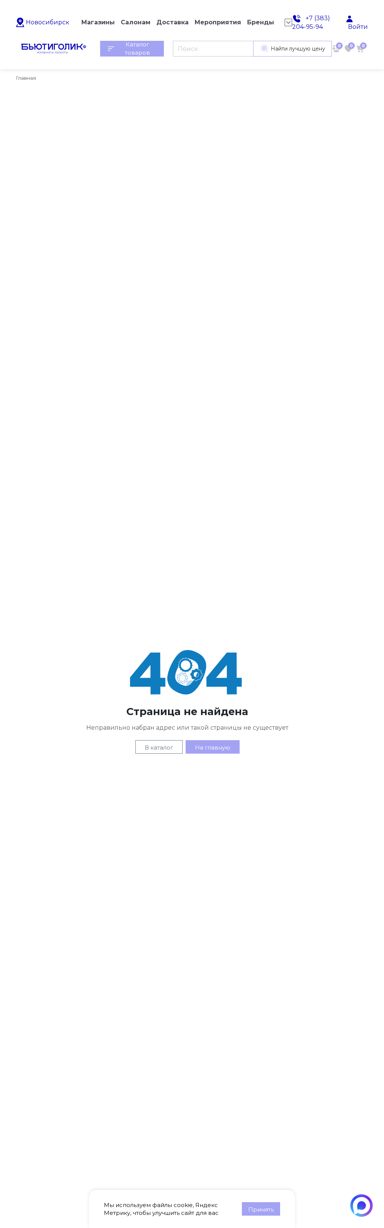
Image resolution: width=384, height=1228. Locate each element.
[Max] (361, 1205)
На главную (212, 747)
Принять (261, 1209)
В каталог (159, 747)
